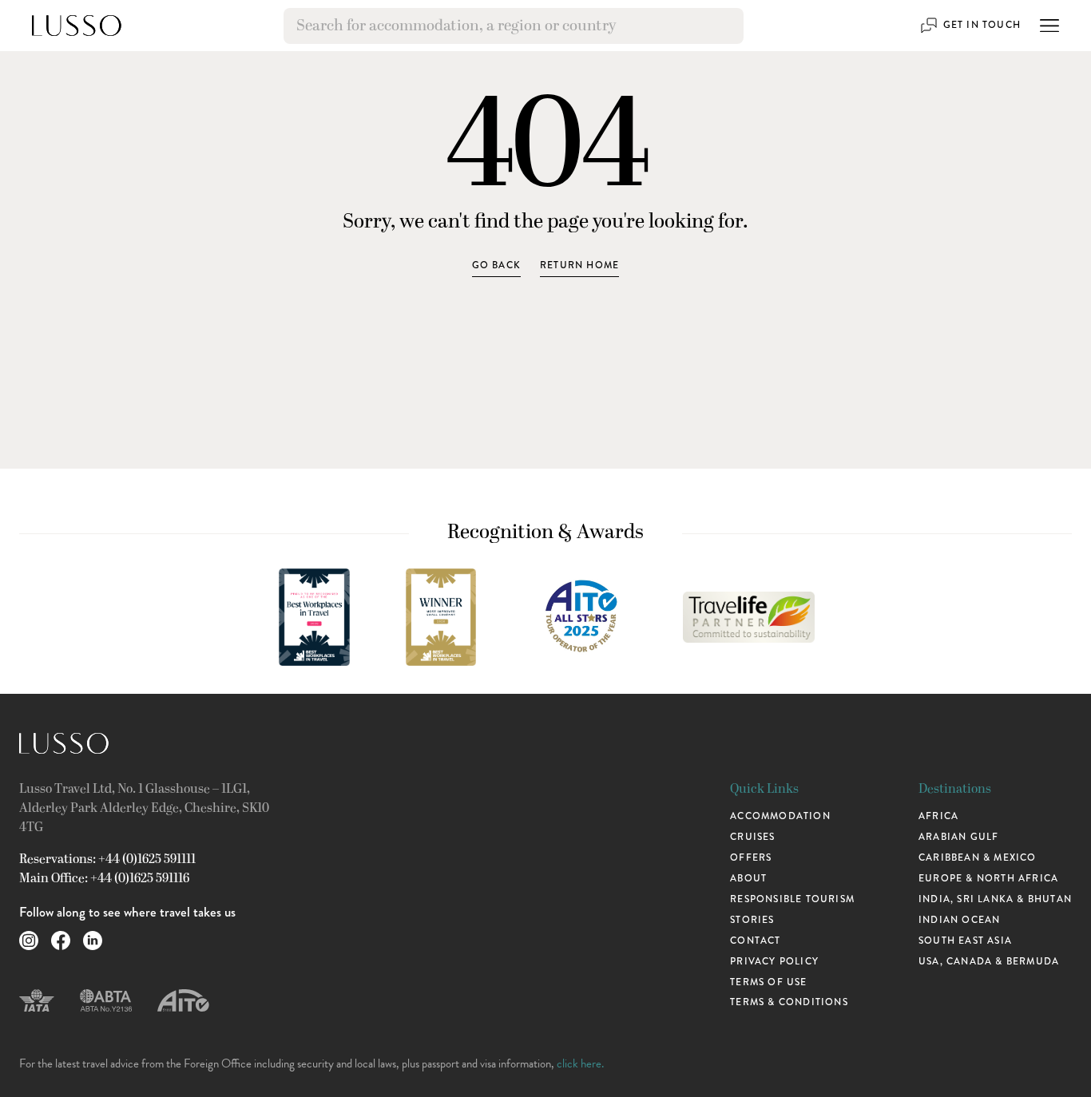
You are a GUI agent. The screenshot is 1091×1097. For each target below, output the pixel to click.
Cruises (752, 837)
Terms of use (768, 982)
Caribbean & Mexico (977, 857)
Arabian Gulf (958, 837)
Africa (938, 816)
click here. (580, 1063)
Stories (752, 920)
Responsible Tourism (792, 899)
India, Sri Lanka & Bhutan (995, 899)
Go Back (496, 265)
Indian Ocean (959, 920)
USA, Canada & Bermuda (988, 961)
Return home (579, 265)
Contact (755, 940)
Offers (751, 857)
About (748, 878)
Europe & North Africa (988, 878)
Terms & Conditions (789, 1002)
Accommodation (780, 816)
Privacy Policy (774, 961)
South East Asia (965, 940)
